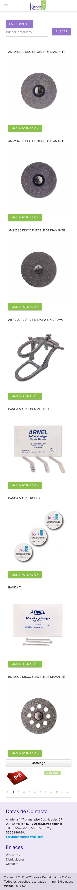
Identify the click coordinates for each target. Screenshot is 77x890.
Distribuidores (15, 859)
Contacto (12, 863)
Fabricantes (19, 24)
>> (68, 792)
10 (57, 792)
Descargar (53, 772)
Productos (13, 855)
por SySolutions (62, 881)
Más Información (25, 128)
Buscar (61, 32)
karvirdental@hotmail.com (25, 836)
